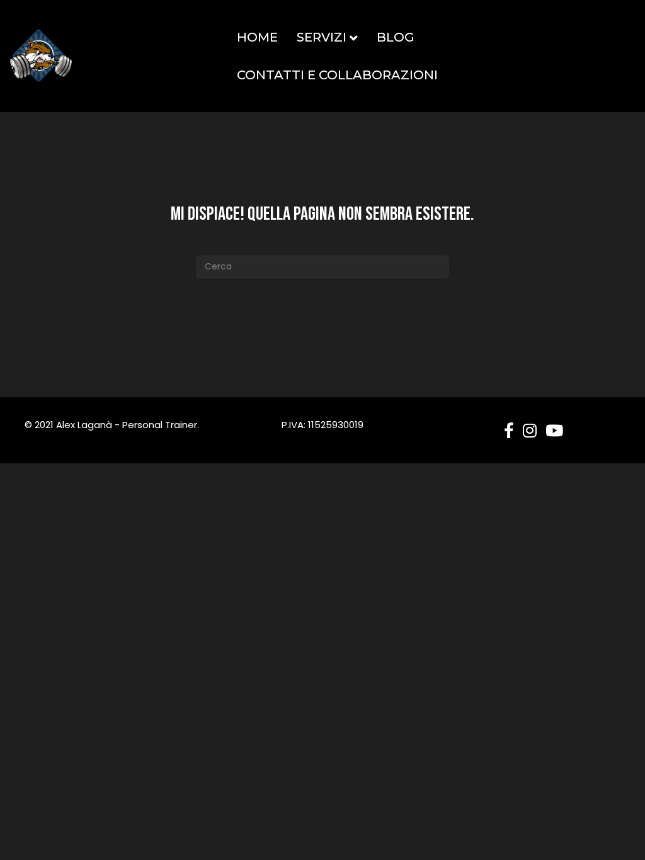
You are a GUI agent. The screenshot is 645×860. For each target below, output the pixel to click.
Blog (395, 37)
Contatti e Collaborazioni (337, 74)
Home (257, 37)
